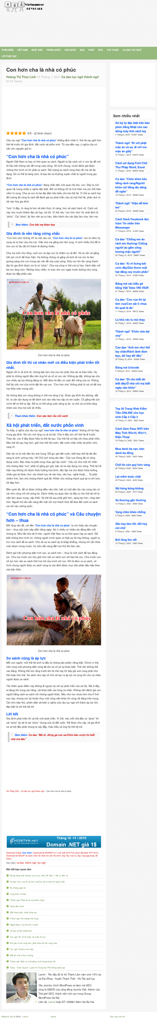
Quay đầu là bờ (17, 906)
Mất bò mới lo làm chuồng (21, 955)
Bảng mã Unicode (127, 367)
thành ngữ (30, 862)
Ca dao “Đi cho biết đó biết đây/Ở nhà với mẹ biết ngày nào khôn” (132, 383)
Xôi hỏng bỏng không (129, 488)
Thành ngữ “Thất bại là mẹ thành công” (27, 900)
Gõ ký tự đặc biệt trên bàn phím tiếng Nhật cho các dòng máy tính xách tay (132, 127)
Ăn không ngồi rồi (18, 887)
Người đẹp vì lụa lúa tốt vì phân (24, 924)
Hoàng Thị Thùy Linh (21, 77)
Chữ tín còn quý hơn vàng (132, 465)
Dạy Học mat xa (69, 855)
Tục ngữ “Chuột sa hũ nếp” (22, 949)
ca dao (20, 862)
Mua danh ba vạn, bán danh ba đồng (129, 451)
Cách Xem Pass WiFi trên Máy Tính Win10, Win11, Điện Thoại (132, 433)
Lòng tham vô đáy (18, 893)
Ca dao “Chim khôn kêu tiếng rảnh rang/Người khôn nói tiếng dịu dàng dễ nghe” (131, 185)
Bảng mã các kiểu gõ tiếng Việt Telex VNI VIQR (132, 285)
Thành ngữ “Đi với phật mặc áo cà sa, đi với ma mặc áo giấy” (131, 147)
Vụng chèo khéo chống (130, 512)
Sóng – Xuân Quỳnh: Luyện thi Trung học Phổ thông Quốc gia (37, 967)
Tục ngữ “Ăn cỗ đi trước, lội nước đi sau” (28, 936)
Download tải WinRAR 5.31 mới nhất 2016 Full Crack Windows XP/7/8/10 (65, 852)
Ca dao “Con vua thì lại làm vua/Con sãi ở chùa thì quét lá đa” (37, 881)
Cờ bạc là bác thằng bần (21, 930)
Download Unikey (14, 852)
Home (53, 1016)
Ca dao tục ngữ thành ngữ (80, 77)
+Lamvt (25, 1016)
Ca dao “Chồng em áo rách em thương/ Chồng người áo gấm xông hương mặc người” (131, 245)
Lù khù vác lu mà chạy (130, 319)
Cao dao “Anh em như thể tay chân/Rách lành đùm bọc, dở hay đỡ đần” (132, 351)
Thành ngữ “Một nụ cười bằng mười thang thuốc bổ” (33, 961)
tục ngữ (42, 862)
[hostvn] (53, 841)
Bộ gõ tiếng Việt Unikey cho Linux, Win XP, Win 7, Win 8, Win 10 (39, 875)
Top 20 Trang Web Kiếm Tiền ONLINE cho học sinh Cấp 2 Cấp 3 (131, 412)
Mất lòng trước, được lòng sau (23, 912)
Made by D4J (7, 1016)
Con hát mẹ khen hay (42, 224)
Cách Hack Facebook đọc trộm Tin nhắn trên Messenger (132, 223)
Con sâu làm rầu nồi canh (52, 416)
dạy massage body (86, 855)
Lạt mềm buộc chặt (128, 476)
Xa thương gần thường (130, 500)
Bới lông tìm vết (126, 540)
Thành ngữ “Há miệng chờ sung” (24, 918)
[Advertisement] (103, 23)
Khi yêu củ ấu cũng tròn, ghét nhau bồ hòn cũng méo (33, 943)
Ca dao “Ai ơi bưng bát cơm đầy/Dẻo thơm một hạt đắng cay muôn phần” (132, 267)
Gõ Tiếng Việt (24, 7)
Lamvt (51, 1002)
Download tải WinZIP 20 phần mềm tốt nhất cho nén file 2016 (33, 855)
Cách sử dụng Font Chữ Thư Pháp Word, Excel (131, 165)
